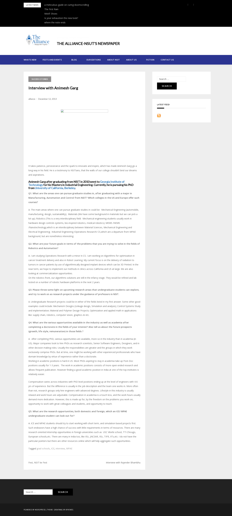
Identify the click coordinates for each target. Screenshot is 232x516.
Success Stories (40, 79)
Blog (74, 59)
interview (60, 448)
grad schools (43, 448)
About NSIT (113, 59)
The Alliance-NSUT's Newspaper (88, 43)
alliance (31, 99)
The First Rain (51, 9)
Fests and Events (52, 59)
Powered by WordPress (34, 510)
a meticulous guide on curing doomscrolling (66, 4)
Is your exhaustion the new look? (61, 18)
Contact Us (167, 59)
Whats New (30, 59)
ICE (52, 448)
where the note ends (54, 22)
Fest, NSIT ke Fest (37, 462)
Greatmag (58, 510)
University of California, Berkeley (55, 188)
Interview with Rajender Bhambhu (123, 462)
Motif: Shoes (50, 13)
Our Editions (93, 59)
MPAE (69, 448)
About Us (131, 59)
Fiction (150, 59)
